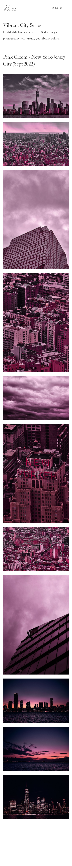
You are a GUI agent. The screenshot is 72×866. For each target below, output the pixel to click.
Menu (57, 7)
